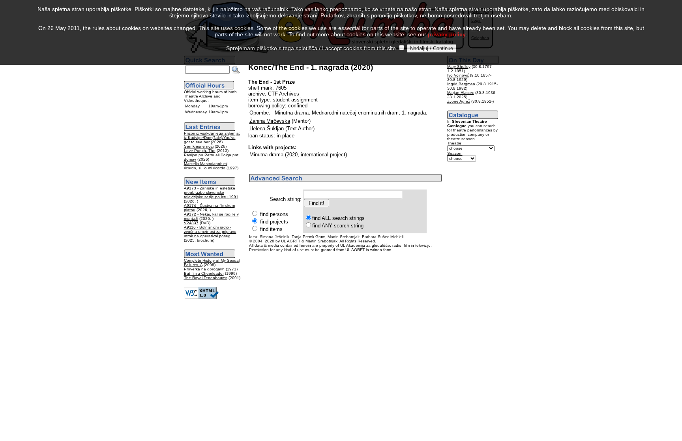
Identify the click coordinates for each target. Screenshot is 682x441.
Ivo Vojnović (458, 75)
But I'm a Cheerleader (204, 273)
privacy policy (447, 34)
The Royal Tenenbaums (205, 278)
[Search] (235, 70)
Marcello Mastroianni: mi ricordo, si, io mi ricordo (205, 165)
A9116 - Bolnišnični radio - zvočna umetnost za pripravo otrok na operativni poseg (210, 231)
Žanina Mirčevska (269, 121)
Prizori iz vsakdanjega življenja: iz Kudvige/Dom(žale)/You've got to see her (212, 137)
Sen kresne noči (199, 146)
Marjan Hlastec (460, 92)
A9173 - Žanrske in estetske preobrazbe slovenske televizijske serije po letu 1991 (211, 192)
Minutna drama (266, 155)
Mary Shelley (458, 66)
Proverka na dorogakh (204, 269)
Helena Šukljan (266, 128)
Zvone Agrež (458, 101)
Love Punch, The (199, 150)
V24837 (191, 223)
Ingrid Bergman (461, 84)
